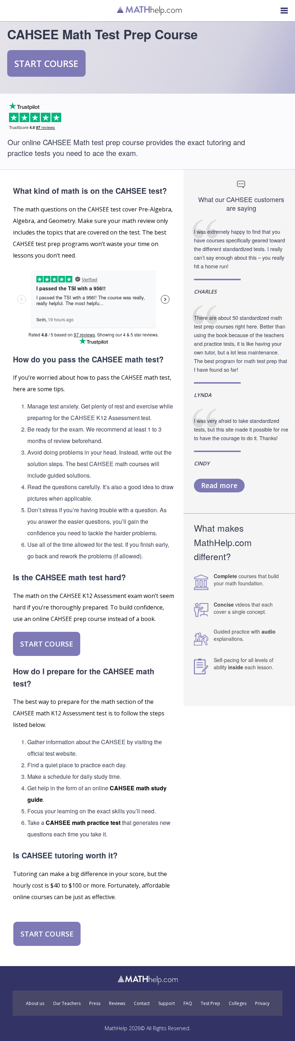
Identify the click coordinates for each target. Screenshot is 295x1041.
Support (166, 1003)
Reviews (117, 1003)
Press (94, 1003)
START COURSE (46, 63)
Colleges (237, 1003)
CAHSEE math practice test (83, 822)
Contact (142, 1003)
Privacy (262, 1003)
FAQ (187, 1003)
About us (35, 1003)
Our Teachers (67, 1003)
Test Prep (210, 1003)
